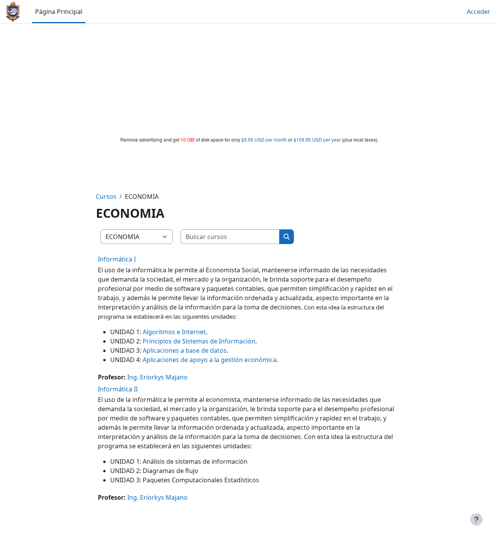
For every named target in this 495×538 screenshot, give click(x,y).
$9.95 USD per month (264, 139)
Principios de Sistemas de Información (199, 341)
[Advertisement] (247, 78)
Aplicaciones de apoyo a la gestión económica (210, 359)
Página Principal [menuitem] (58, 11)
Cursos (106, 196)
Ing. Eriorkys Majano (157, 377)
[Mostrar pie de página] (476, 519)
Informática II (118, 389)
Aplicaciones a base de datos (185, 350)
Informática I (117, 259)
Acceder (478, 11)
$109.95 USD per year (317, 139)
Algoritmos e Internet (174, 332)
